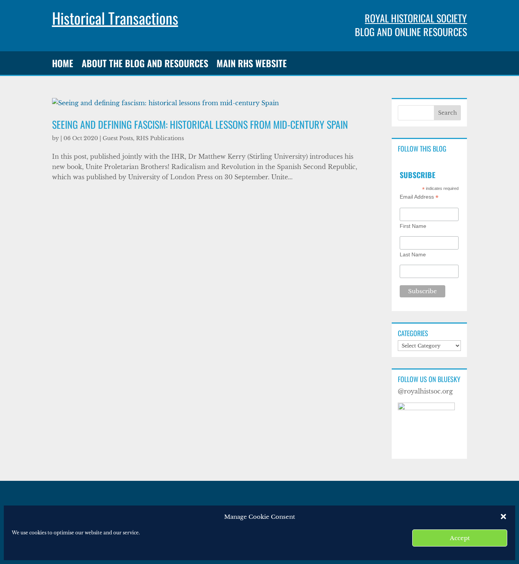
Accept (460, 538)
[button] (503, 516)
